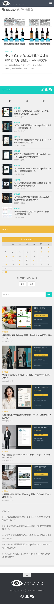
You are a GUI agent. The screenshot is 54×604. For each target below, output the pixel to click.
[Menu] (50, 3)
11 (13, 256)
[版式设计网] (42, 89)
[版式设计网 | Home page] (16, 3)
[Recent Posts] (10, 101)
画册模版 (17, 108)
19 (20, 260)
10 (6, 256)
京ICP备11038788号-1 (34, 590)
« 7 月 (4, 272)
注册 (31, 284)
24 (6, 264)
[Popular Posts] (27, 101)
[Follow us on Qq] (46, 89)
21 (34, 260)
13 (27, 256)
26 (20, 264)
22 (41, 260)
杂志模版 (8, 51)
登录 (22, 284)
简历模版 (17, 137)
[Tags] (43, 101)
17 (6, 260)
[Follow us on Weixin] (50, 89)
